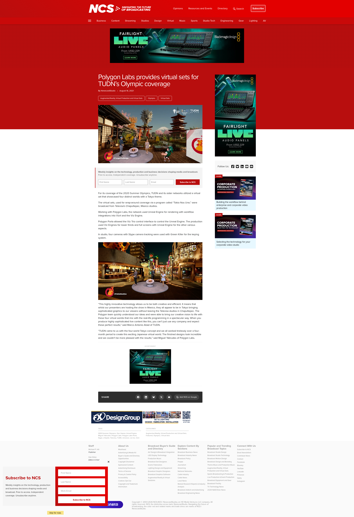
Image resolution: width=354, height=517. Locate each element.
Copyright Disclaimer (126, 461)
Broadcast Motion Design (217, 458)
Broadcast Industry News (187, 455)
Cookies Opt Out (124, 480)
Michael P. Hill (93, 449)
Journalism (182, 465)
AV (264, 21)
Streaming (130, 21)
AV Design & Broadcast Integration (161, 452)
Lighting (253, 21)
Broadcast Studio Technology (218, 455)
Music (182, 21)
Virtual (170, 21)
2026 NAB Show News (216, 490)
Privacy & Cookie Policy (127, 474)
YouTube (240, 468)
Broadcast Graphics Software (159, 474)
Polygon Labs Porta (129, 435)
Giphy (239, 478)
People (180, 461)
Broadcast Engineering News (189, 493)
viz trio (132, 438)
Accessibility (123, 477)
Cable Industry (183, 474)
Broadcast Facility (214, 483)
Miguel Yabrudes (104, 435)
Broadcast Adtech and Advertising (191, 490)
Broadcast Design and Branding (219, 461)
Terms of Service (124, 471)
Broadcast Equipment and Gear (219, 480)
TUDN (119, 438)
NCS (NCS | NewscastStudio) (165, 502)
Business (101, 21)
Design (158, 21)
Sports (194, 21)
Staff (91, 446)
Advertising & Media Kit (127, 452)
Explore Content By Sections (188, 447)
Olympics (151, 98)
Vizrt (137, 438)
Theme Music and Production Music (221, 465)
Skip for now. (55, 512)
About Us (123, 446)
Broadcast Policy (184, 458)
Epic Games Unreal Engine (127, 433)
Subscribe (258, 8)
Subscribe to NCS (244, 449)
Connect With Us (246, 446)
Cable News (182, 477)
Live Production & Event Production (220, 477)
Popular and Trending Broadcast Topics (219, 447)
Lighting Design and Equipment (160, 468)
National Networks (185, 471)
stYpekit (106, 438)
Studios (145, 21)
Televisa (113, 438)
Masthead (122, 449)
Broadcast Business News (188, 452)
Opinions (178, 8)
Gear (241, 21)
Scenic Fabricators (155, 465)
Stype (100, 438)
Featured (149, 435)
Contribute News (243, 455)
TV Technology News (215, 486)
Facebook (241, 462)
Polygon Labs (117, 435)
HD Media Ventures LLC (191, 502)
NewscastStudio (108, 90)
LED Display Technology (157, 455)
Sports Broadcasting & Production (220, 474)
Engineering (227, 21)
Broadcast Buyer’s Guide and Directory (161, 447)
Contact (240, 459)
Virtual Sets (165, 98)
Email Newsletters (244, 452)
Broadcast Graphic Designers (159, 471)
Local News (182, 480)
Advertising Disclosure (126, 468)
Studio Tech (209, 21)
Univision (125, 438)
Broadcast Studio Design (216, 452)
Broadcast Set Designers (157, 461)
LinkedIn (240, 471)
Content (115, 21)
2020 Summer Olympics (107, 433)
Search (240, 8)
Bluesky (240, 465)
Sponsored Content (125, 465)
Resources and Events (200, 8)
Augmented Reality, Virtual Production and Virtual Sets (121, 98)
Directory (223, 8)
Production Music (154, 458)
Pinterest (240, 475)
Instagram (241, 481)
